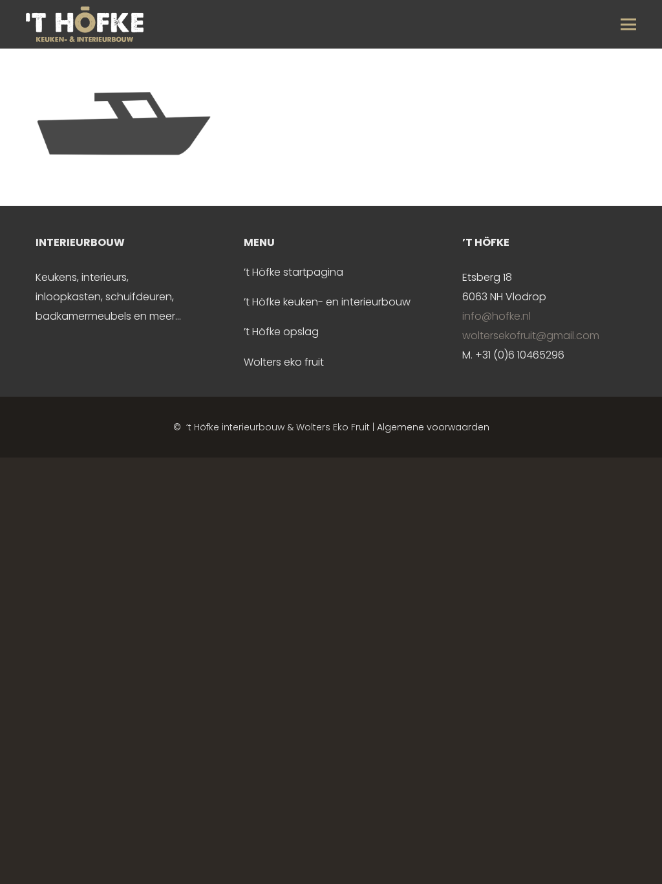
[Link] (85, 24)
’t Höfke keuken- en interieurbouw (327, 301)
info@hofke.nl (496, 316)
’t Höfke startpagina (293, 272)
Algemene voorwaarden (433, 427)
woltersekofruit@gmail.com (530, 335)
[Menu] (628, 24)
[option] (113, 279)
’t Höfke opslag (281, 331)
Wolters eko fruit (284, 362)
